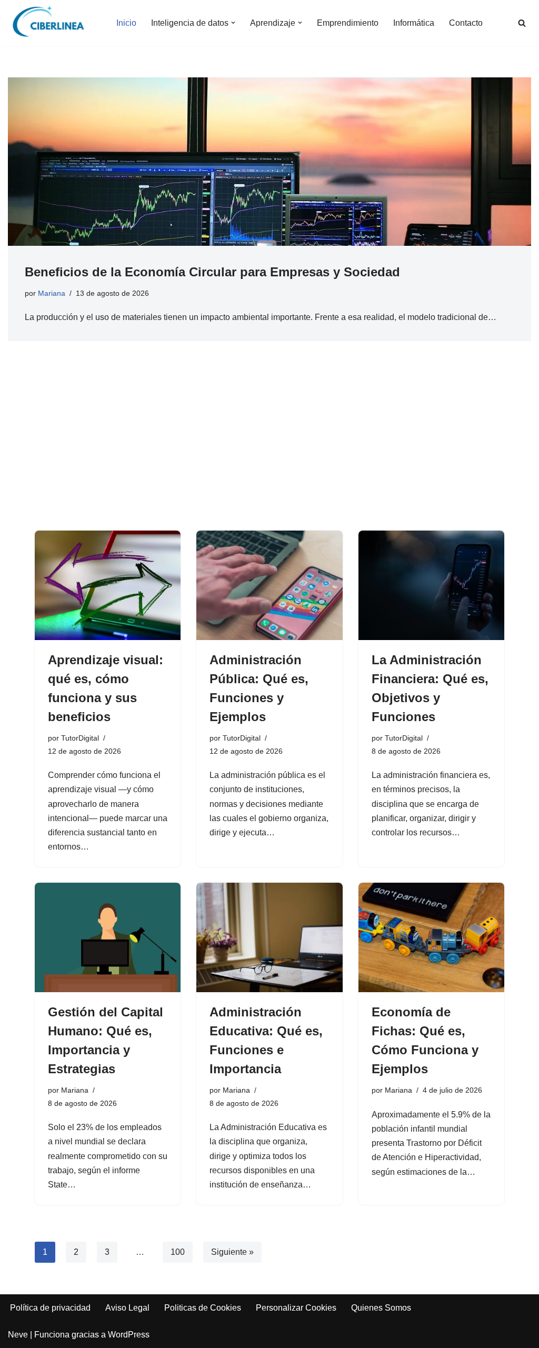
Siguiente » (232, 1251)
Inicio (126, 22)
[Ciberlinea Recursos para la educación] (53, 23)
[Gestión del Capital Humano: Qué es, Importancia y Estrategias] (108, 937)
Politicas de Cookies (202, 1307)
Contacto (466, 22)
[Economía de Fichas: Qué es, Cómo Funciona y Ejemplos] (431, 937)
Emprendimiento (347, 22)
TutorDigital (80, 738)
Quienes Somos (381, 1307)
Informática (413, 22)
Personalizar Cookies (296, 1307)
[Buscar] (522, 23)
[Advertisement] (269, 451)
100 (178, 1251)
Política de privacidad (50, 1307)
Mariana (51, 293)
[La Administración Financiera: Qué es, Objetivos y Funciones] (431, 585)
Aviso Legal (127, 1307)
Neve (18, 1334)
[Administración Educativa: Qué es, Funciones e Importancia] (269, 937)
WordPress (128, 1334)
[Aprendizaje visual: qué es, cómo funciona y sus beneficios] (108, 585)
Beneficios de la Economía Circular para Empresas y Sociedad (212, 272)
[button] (233, 23)
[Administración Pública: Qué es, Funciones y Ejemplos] (269, 585)
